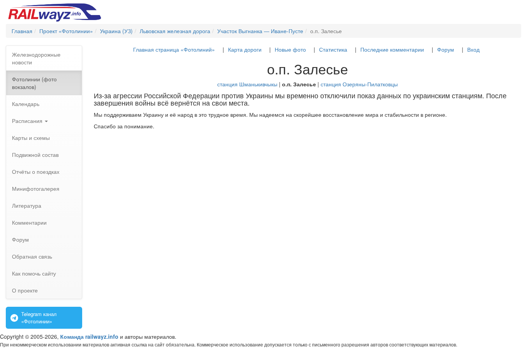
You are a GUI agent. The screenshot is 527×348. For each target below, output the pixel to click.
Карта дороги (245, 49)
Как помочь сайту (34, 273)
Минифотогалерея (35, 188)
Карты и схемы (31, 137)
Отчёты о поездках (35, 171)
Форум (20, 239)
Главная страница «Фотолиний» (174, 49)
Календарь (25, 104)
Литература (26, 205)
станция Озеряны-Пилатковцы (359, 84)
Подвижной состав (35, 154)
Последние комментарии (392, 49)
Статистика (333, 49)
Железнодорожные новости (36, 58)
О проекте (25, 290)
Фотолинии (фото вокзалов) (34, 83)
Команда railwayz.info (89, 336)
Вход (473, 49)
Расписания (28, 120)
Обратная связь (32, 256)
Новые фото (290, 49)
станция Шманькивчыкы (247, 84)
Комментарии (29, 222)
